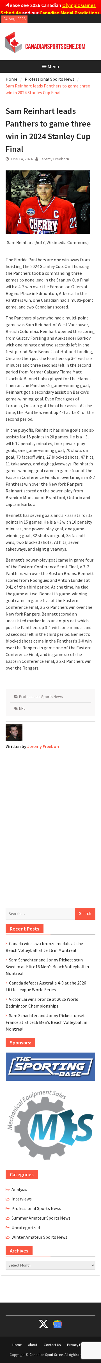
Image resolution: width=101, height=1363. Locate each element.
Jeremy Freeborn (54, 158)
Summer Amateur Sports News (41, 1218)
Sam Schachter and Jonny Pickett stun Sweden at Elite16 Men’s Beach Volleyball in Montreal (47, 966)
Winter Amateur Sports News (39, 1237)
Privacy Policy (78, 1344)
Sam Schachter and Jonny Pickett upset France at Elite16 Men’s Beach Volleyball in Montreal (46, 1022)
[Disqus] (50, 824)
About (32, 1344)
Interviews (22, 1199)
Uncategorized (26, 1227)
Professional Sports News (41, 696)
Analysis (19, 1189)
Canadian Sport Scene (46, 1354)
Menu (53, 66)
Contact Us (52, 1344)
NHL (22, 708)
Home (17, 1344)
